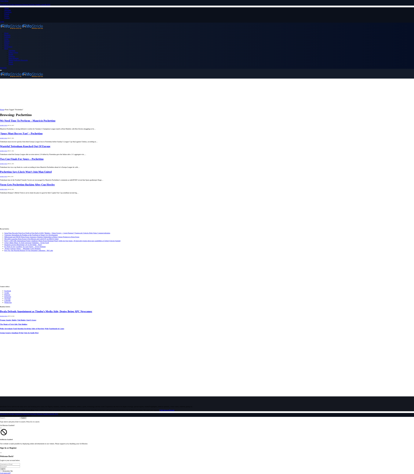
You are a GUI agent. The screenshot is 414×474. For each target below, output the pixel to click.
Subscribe (3, 68)
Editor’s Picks (13, 52)
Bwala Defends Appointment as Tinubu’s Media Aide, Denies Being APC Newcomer (46, 311)
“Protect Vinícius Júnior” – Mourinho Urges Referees (22, 248)
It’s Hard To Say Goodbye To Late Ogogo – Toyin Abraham (25, 247)
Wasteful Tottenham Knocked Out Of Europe (25, 146)
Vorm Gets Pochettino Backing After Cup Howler (27, 184)
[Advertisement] (64, 94)
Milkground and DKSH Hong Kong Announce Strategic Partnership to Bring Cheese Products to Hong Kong (41, 237)
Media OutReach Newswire (18, 60)
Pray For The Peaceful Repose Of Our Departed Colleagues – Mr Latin (28, 250)
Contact (7, 18)
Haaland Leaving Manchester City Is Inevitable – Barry (23, 245)
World (11, 62)
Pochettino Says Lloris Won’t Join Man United (26, 171)
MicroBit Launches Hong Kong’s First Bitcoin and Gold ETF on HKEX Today (31, 239)
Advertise (7, 10)
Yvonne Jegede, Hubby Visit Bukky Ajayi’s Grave (18, 320)
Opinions (12, 56)
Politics (6, 43)
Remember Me (8, 471)
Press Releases (14, 58)
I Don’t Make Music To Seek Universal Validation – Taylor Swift (26, 243)
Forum (6, 16)
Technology (8, 47)
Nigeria (6, 41)
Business (7, 35)
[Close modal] (1, 452)
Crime (6, 39)
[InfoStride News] (21, 29)
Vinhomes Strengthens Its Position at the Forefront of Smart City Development (31, 235)
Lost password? (5, 473)
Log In (3, 469)
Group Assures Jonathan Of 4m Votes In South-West (19, 333)
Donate (6, 14)
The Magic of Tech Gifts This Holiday (13, 324)
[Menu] (1, 70)
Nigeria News (4, 316)
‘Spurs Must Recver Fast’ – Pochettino (21, 133)
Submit (23, 418)
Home (6, 33)
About (6, 8)
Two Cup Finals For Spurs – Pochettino (22, 159)
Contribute (8, 12)
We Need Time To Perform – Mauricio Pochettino (27, 120)
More (6, 49)
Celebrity (7, 37)
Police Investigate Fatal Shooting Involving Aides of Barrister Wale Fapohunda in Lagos (32, 329)
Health (11, 54)
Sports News (3, 125)
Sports (6, 45)
